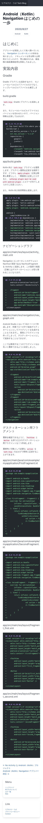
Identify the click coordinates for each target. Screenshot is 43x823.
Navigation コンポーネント (19, 53)
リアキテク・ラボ (11, 809)
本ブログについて (11, 789)
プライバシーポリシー (12, 812)
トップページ (9, 787)
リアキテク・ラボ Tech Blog (13, 3)
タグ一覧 (8, 792)
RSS (6, 794)
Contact (8, 814)
